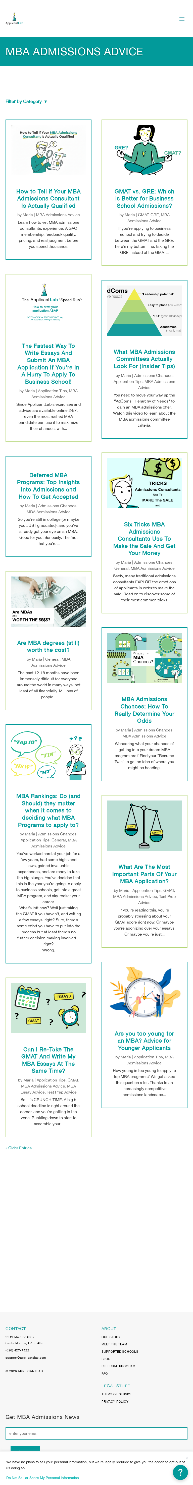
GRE (155, 214)
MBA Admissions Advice (58, 214)
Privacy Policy (115, 1401)
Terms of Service (117, 1394)
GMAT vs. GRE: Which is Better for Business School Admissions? (145, 198)
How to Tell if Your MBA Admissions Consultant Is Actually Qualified (48, 198)
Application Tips (52, 390)
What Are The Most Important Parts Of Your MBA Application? (144, 874)
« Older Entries (19, 1148)
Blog (106, 1359)
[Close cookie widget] (186, 1458)
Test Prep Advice (62, 1092)
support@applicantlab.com (26, 1357)
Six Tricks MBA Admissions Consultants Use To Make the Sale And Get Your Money (144, 538)
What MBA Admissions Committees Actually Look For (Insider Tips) (144, 359)
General (52, 659)
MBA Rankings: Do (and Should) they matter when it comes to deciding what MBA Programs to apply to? (48, 810)
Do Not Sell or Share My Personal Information (42, 1478)
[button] (180, 1472)
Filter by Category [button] (26, 101)
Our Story (111, 1337)
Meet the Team (114, 1344)
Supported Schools (120, 1351)
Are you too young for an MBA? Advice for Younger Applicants (144, 1040)
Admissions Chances (57, 505)
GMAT (73, 1080)
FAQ (105, 1373)
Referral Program (118, 1366)
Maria (28, 214)
